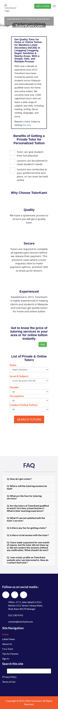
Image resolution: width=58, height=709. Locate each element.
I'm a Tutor (7, 648)
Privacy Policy (9, 676)
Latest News (8, 639)
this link (27, 125)
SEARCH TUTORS (29, 419)
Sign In (5, 658)
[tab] (29, 478)
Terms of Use (8, 681)
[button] (29, 478)
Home (5, 634)
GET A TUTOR (42, 6)
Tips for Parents (10, 653)
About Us (7, 644)
